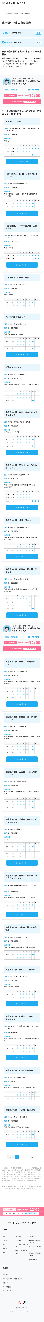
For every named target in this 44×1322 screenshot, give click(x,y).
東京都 (16, 14)
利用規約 (31, 1236)
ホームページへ (22, 161)
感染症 (5, 1252)
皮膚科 (5, 1248)
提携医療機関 (33, 1259)
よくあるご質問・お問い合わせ (12, 1279)
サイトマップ (7, 1291)
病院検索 (10, 14)
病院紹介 (5, 1283)
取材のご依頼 (7, 1287)
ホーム (4, 14)
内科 (4, 1236)
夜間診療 (27, 14)
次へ (33, 1157)
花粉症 (5, 1244)
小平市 (21, 14)
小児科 (5, 1240)
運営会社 (5, 1275)
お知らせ (18, 1236)
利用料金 (18, 1240)
